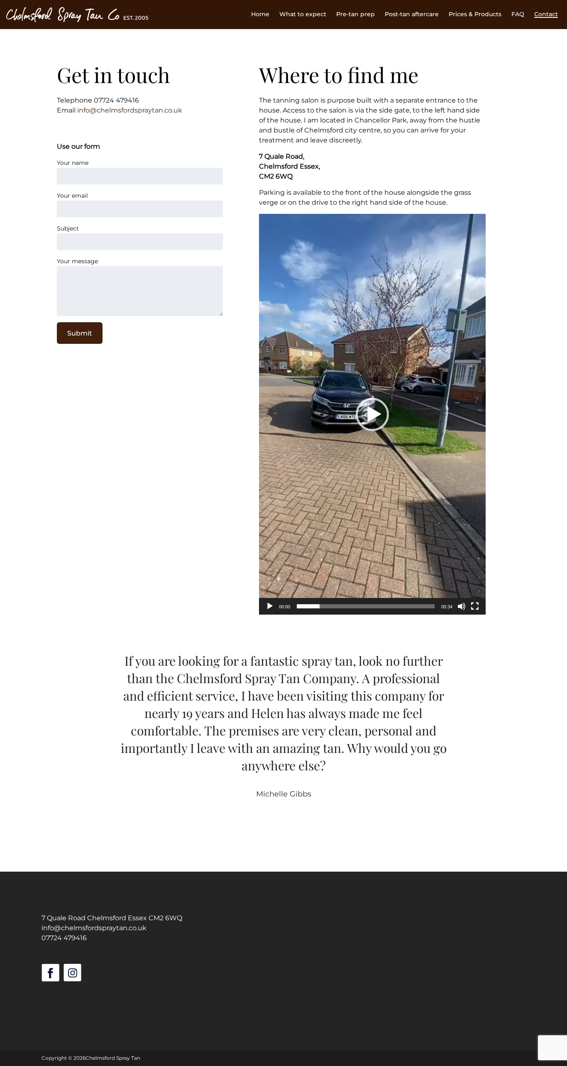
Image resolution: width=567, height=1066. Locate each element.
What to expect (302, 14)
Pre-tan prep (355, 14)
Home (260, 14)
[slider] (366, 606)
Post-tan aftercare (412, 14)
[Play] (270, 606)
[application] (372, 414)
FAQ (517, 14)
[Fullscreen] (475, 606)
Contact (546, 14)
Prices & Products (475, 14)
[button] (372, 414)
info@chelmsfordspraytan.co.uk (129, 110)
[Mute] (461, 606)
